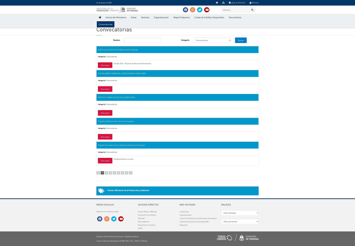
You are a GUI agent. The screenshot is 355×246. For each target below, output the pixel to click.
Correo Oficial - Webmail (147, 212)
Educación (183, 225)
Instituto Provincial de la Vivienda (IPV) (194, 222)
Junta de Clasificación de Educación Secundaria (198, 218)
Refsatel (141, 218)
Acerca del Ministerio (116, 17)
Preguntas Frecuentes (146, 225)
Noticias (145, 17)
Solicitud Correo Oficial (147, 215)
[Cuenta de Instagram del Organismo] (192, 9)
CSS (131, 241)
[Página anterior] (98, 173)
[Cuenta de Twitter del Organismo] (199, 9)
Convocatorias (105, 24)
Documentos (235, 17)
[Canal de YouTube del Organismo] (206, 9)
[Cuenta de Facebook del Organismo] (185, 9)
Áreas (133, 17)
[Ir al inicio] (217, 3)
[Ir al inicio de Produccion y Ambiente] (100, 17)
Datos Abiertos (143, 222)
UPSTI (140, 228)
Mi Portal (255, 3)
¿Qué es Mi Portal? (238, 3)
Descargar (105, 65)
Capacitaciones (161, 17)
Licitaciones (184, 212)
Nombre (116, 40)
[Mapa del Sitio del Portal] (223, 3)
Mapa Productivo (181, 17)
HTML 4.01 (138, 241)
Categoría (185, 40)
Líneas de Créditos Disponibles (209, 17)
